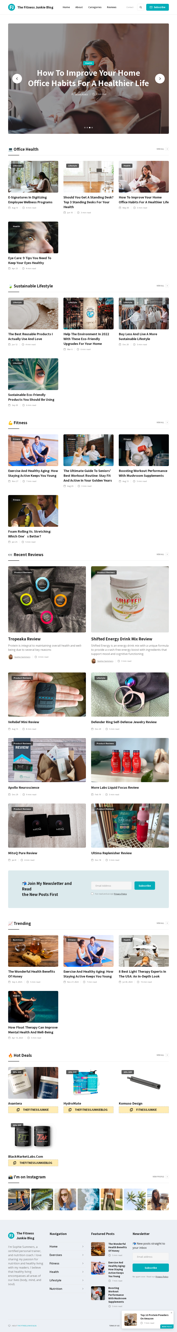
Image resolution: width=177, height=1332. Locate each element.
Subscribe (159, 7)
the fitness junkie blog (27, 1326)
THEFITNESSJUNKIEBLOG (91, 1109)
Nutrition (90, 63)
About (79, 7)
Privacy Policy (120, 893)
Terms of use (114, 1326)
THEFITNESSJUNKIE (36, 1109)
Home (66, 7)
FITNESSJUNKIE (146, 1109)
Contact (129, 7)
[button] (95, 7)
